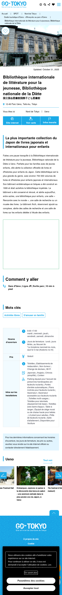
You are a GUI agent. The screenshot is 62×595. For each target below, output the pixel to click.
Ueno (46, 111)
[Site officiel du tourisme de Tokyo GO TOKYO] (14, 4)
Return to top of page (54, 513)
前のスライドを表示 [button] (3, 475)
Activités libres (12, 315)
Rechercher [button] (45, 4)
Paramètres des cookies (31, 580)
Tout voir (47, 460)
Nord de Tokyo (32, 111)
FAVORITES (53, 4)
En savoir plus (31, 573)
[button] (41, 4)
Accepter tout (31, 588)
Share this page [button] (49, 4)
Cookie (31, 543)
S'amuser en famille (34, 315)
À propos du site (31, 539)
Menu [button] (59, 4)
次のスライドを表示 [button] (58, 475)
